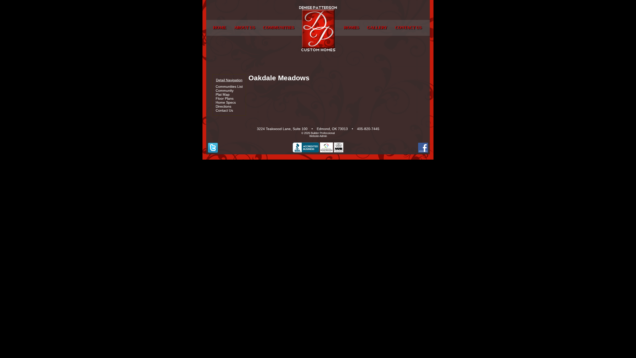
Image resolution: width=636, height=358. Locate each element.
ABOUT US (244, 27)
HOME (219, 27)
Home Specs (226, 102)
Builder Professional (323, 133)
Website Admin (318, 135)
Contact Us (224, 110)
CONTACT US (408, 27)
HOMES (351, 27)
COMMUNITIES (278, 27)
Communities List (229, 87)
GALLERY (377, 27)
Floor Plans (225, 98)
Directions (223, 106)
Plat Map (223, 94)
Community (225, 90)
